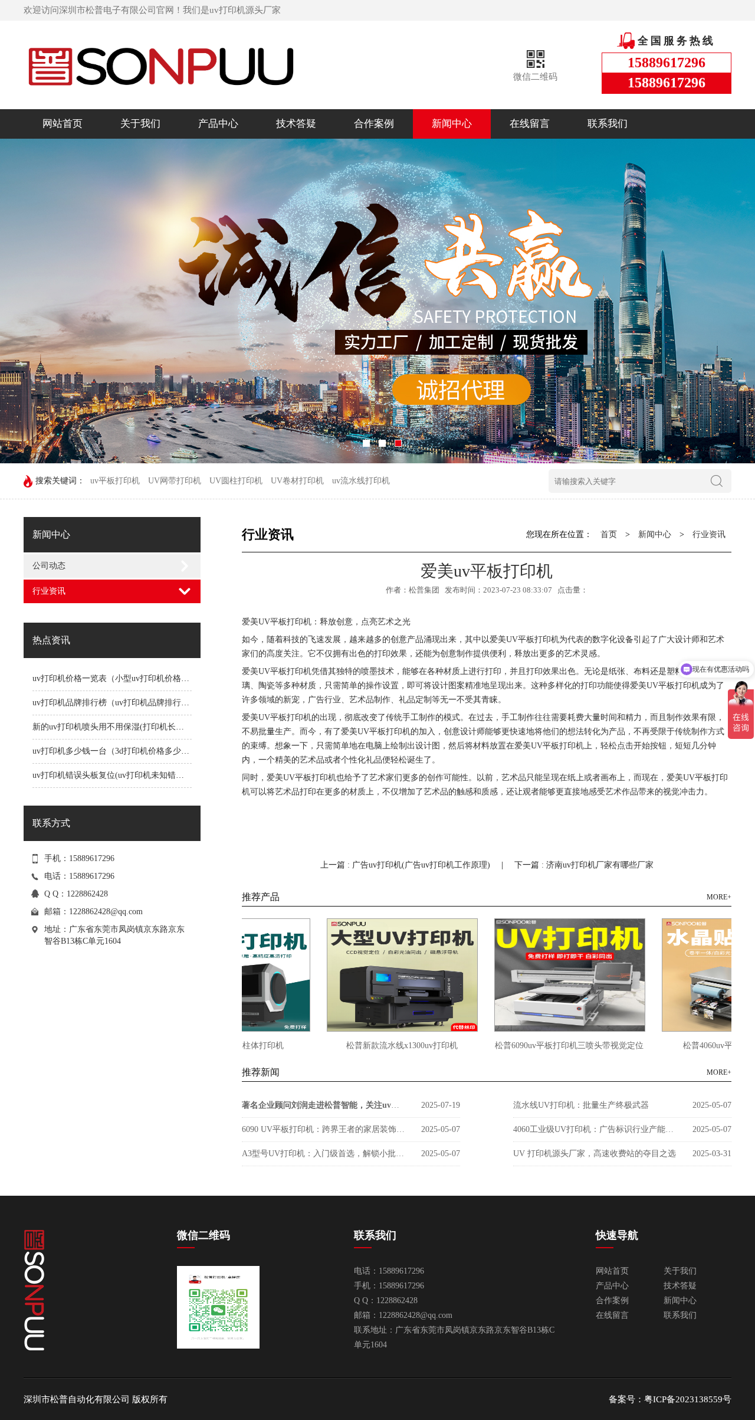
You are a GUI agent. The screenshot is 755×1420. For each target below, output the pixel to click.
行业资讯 (48, 591)
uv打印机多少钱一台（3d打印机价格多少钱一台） (123, 751)
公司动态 (48, 565)
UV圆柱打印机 (235, 480)
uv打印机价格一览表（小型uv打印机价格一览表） (123, 678)
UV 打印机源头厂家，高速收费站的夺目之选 (594, 1153)
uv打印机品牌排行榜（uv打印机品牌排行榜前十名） (127, 702)
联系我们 (607, 123)
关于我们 (140, 123)
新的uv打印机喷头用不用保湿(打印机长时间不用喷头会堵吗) (142, 726)
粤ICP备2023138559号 (687, 1399)
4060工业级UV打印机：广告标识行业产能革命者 (595, 1129)
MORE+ (719, 897)
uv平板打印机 (115, 480)
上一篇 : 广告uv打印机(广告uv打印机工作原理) (406, 864)
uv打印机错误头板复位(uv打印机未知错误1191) (117, 775)
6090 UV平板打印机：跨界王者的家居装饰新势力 (324, 1129)
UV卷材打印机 (297, 480)
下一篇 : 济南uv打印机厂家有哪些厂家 (584, 864)
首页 (608, 534)
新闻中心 (452, 123)
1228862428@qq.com (106, 911)
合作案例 (374, 123)
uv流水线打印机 (361, 480)
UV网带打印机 (174, 480)
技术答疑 (296, 123)
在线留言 (530, 123)
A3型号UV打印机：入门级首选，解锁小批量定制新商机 (324, 1153)
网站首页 (62, 123)
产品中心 (218, 123)
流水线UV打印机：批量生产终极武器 (581, 1105)
